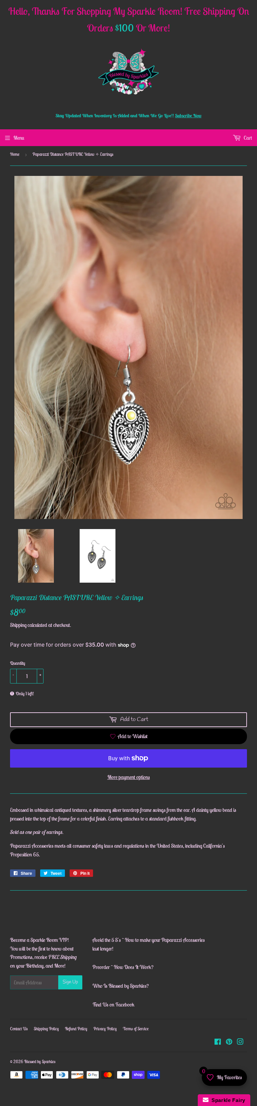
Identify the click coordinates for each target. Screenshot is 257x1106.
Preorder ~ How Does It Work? (123, 967)
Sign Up (70, 982)
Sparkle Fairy (227, 1100)
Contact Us (19, 1029)
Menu (18, 137)
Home (14, 154)
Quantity (17, 663)
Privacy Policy (105, 1029)
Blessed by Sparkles (40, 1061)
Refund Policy (76, 1029)
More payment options (128, 777)
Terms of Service (136, 1029)
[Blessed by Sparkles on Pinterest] (229, 1042)
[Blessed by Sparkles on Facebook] (217, 1042)
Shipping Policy (46, 1029)
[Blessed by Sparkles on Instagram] (240, 1042)
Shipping (18, 625)
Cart (247, 137)
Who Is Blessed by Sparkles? (120, 985)
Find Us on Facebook (113, 1004)
